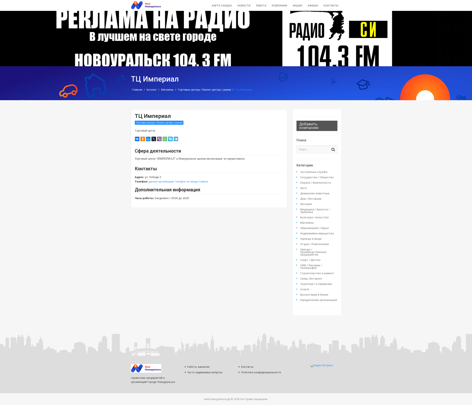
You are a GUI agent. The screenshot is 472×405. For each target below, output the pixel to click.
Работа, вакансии (198, 366)
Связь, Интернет (311, 278)
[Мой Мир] (148, 139)
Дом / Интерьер (310, 198)
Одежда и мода (311, 238)
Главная (137, 89)
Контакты (331, 5)
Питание (306, 204)
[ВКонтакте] (137, 139)
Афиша (313, 5)
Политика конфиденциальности (261, 372)
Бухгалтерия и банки (314, 294)
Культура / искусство (314, 217)
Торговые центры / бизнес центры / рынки (204, 89)
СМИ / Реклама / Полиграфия (311, 266)
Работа (261, 5)
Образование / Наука (314, 228)
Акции (297, 5)
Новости (244, 5)
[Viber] (159, 139)
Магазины (167, 89)
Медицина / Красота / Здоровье (315, 210)
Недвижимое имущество (317, 233)
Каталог (151, 89)
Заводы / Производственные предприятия (313, 252)
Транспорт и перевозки (316, 284)
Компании (279, 5)
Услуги (304, 289)
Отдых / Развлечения (314, 244)
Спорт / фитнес (310, 260)
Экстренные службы (313, 172)
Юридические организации (318, 300)
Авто (303, 188)
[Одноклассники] (142, 139)
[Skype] (170, 139)
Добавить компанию (309, 125)
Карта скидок (222, 5)
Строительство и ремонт (317, 273)
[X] (154, 139)
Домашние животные (314, 193)
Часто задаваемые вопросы (204, 372)
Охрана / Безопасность (315, 182)
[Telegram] (176, 139)
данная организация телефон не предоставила (178, 181)
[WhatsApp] (165, 139)
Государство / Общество (317, 177)
